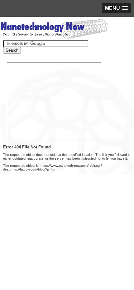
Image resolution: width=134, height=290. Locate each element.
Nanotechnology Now (54, 29)
